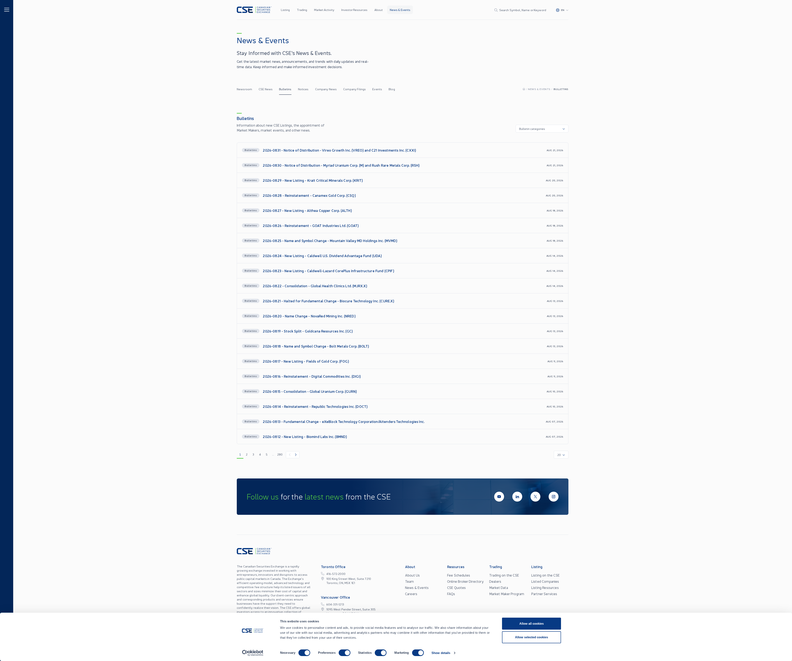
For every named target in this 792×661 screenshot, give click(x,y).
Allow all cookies (531, 623)
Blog (392, 89)
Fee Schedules (458, 575)
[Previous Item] (289, 454)
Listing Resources (545, 587)
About (378, 10)
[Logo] (254, 10)
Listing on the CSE (545, 575)
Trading (302, 10)
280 (280, 454)
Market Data (498, 587)
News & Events (400, 10)
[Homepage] (524, 89)
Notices (303, 89)
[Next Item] (296, 454)
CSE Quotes (456, 587)
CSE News (265, 89)
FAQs (451, 593)
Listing (285, 10)
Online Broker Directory (465, 581)
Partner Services (544, 593)
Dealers (495, 581)
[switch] (344, 652)
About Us (412, 575)
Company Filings (354, 89)
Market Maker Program (506, 593)
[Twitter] (535, 497)
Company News (326, 89)
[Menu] (6, 9)
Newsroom (244, 89)
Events (377, 89)
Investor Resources (354, 10)
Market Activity (324, 10)
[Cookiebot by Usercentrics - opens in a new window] (253, 653)
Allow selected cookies (531, 637)
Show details (440, 653)
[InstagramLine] (554, 497)
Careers (411, 593)
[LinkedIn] (517, 497)
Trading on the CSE (504, 575)
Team (409, 581)
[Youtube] (499, 497)
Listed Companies (545, 581)
